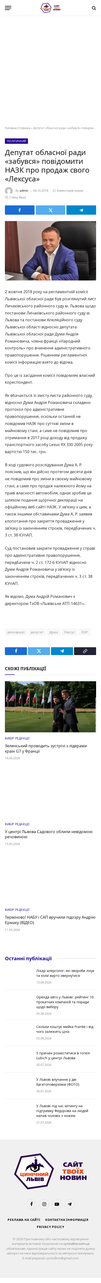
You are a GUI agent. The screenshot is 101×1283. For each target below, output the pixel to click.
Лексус (69, 632)
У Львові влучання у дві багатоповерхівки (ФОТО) (57, 1082)
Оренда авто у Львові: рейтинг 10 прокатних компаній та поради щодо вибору (65, 1002)
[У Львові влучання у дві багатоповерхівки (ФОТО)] (18, 1086)
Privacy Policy (50, 1227)
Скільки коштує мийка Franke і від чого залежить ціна (64, 1029)
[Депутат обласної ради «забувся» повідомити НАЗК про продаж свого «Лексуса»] (50, 250)
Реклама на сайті (24, 1220)
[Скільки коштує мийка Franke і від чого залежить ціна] (18, 1033)
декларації (16, 632)
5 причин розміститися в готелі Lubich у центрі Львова (63, 1055)
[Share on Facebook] (20, 210)
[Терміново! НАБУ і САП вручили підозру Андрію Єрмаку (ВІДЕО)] (50, 878)
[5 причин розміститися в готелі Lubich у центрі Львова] (18, 1059)
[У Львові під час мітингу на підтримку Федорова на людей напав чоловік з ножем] (18, 1112)
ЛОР (84, 632)
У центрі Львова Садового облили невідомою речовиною (48, 834)
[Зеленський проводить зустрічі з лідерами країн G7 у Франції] (50, 706)
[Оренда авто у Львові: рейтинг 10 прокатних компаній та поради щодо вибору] (18, 1003)
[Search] (93, 7)
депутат (37, 632)
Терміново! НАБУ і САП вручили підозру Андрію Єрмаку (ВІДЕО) (50, 920)
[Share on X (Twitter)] (50, 210)
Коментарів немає (70, 191)
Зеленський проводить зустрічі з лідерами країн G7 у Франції (46, 748)
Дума (54, 632)
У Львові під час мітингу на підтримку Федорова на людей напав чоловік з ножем (62, 1111)
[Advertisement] (50, 71)
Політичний (16, 141)
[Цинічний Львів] (50, 8)
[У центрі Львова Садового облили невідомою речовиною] (50, 792)
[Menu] (8, 7)
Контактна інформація (66, 1220)
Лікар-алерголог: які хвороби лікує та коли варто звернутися (65, 973)
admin (24, 191)
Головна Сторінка (17, 128)
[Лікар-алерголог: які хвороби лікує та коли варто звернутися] (18, 977)
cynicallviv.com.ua (76, 1243)
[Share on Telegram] (81, 210)
